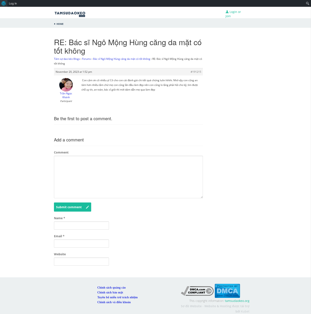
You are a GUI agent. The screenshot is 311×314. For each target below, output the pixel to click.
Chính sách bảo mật (110, 292)
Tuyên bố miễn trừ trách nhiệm (117, 297)
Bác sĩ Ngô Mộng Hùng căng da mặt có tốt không (121, 59)
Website (60, 254)
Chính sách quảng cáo (111, 287)
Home (59, 23)
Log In (13, 3)
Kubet (245, 311)
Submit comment (69, 207)
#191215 (196, 72)
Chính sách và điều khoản (114, 302)
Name (59, 218)
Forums (86, 59)
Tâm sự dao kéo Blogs (67, 59)
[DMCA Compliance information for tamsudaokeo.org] (197, 291)
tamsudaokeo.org (237, 301)
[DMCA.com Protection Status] (227, 291)
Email (59, 236)
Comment (61, 152)
